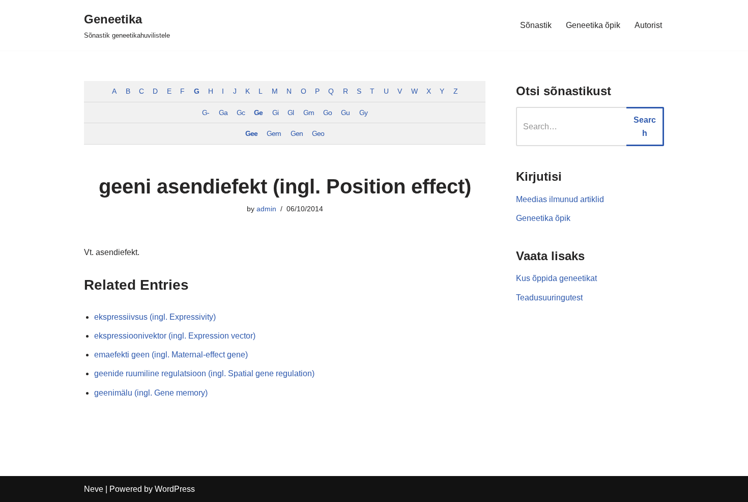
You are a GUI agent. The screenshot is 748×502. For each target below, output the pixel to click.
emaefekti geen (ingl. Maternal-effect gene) (171, 354)
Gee (251, 133)
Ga (223, 112)
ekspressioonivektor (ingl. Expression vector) (174, 335)
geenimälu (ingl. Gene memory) (151, 392)
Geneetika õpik (593, 25)
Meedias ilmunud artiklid (560, 199)
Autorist (648, 25)
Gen (297, 133)
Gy (363, 112)
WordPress (175, 489)
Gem (274, 133)
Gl (290, 112)
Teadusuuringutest (549, 297)
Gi (275, 112)
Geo (318, 133)
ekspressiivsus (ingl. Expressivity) (155, 317)
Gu (345, 112)
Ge (258, 112)
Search (645, 126)
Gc (241, 112)
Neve (93, 489)
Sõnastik (536, 25)
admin (266, 209)
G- (205, 112)
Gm (308, 112)
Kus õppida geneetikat (556, 278)
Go (327, 112)
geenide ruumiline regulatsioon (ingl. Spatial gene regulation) (204, 373)
